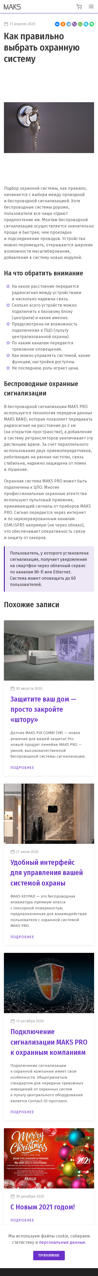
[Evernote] (91, 24)
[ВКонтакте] (57, 24)
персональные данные (62, 1242)
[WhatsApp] (80, 24)
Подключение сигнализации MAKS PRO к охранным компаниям (49, 1041)
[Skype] (86, 24)
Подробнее (22, 767)
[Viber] (74, 24)
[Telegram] (68, 24)
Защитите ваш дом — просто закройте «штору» (43, 709)
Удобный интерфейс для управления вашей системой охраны (46, 872)
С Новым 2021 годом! (42, 1207)
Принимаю (49, 1255)
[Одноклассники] (63, 24)
